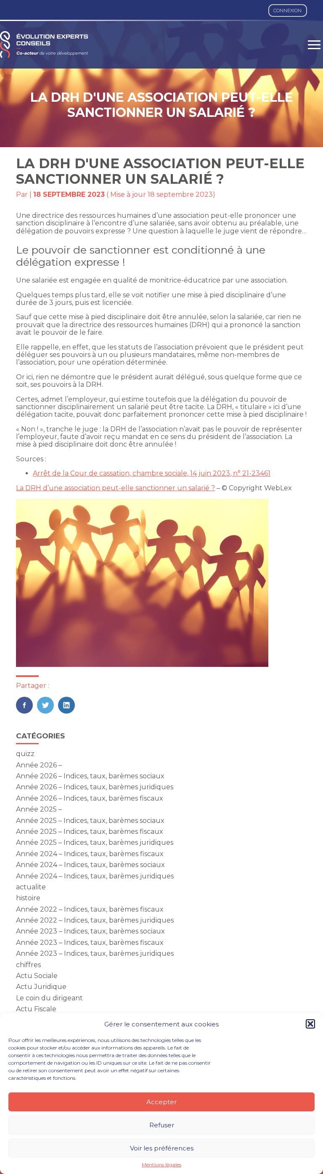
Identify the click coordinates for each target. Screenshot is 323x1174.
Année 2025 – (39, 809)
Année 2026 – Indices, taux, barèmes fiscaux (89, 798)
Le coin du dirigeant (49, 998)
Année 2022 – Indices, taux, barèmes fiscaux (90, 909)
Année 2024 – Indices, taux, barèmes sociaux (90, 865)
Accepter (161, 1102)
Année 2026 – (39, 765)
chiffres (28, 965)
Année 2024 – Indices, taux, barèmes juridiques (95, 876)
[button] (310, 1024)
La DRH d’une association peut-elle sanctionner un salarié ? (115, 488)
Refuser (161, 1125)
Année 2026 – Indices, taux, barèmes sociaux (90, 776)
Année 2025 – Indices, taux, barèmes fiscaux (89, 832)
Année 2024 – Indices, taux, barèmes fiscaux (90, 854)
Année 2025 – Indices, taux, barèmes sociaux (90, 821)
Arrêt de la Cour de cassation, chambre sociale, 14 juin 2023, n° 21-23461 (151, 473)
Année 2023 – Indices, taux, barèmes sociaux (90, 931)
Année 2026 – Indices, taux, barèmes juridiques (94, 787)
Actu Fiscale (36, 1009)
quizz (25, 754)
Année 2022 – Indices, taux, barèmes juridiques (95, 920)
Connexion (287, 10)
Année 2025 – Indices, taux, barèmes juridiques (94, 842)
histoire (28, 898)
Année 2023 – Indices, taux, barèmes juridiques (95, 953)
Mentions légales (161, 1165)
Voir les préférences (161, 1148)
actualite (31, 887)
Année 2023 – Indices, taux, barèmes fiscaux (90, 943)
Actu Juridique (41, 987)
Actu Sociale (37, 976)
